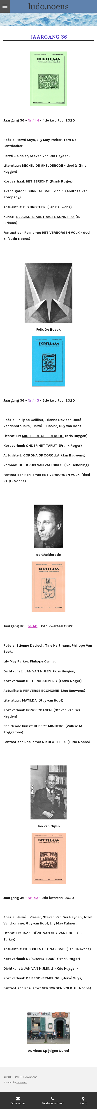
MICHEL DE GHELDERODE (43, 165)
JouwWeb (21, 1082)
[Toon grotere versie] (48, 78)
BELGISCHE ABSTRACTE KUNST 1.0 (45, 217)
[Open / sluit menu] (5, 6)
